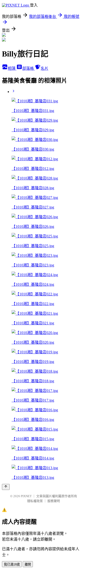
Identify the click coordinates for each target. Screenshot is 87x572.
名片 (44, 68)
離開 (28, 564)
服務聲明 (53, 501)
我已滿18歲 (12, 564)
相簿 (12, 68)
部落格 (28, 68)
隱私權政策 (35, 501)
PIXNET (26, 496)
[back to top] (6, 487)
